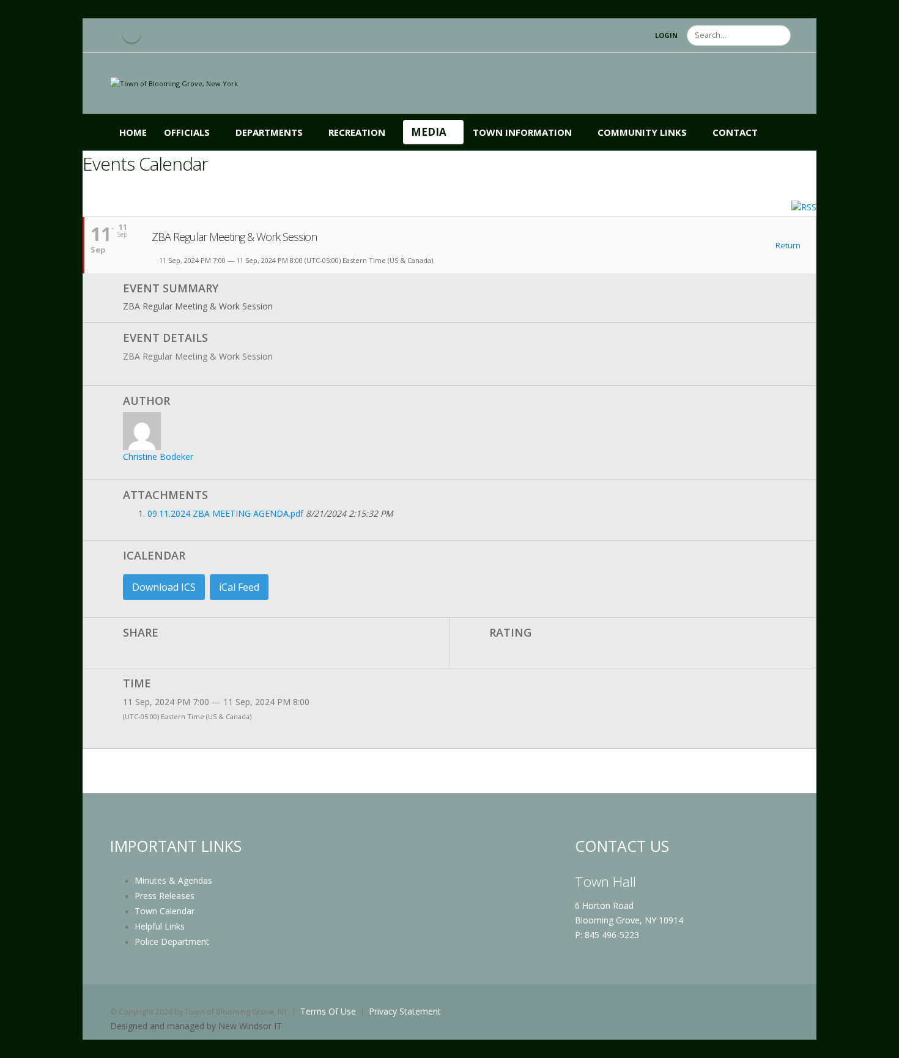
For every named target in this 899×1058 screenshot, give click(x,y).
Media (428, 132)
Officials (187, 132)
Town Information (522, 132)
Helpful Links (160, 926)
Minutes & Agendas (173, 880)
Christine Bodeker (158, 456)
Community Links (642, 132)
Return (787, 246)
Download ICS (164, 587)
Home (133, 132)
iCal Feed (239, 587)
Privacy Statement (405, 1011)
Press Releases (164, 895)
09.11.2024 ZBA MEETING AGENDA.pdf (225, 513)
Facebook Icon (131, 33)
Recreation (356, 132)
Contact (735, 132)
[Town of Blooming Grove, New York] (174, 82)
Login (666, 35)
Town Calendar (164, 911)
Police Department (172, 941)
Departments (269, 132)
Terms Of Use (328, 1011)
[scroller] (878, 1043)
